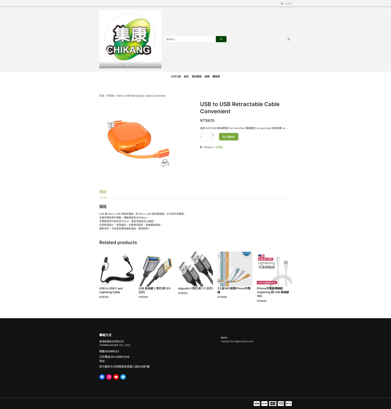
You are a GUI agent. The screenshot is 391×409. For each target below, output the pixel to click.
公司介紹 (176, 76)
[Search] (221, 39)
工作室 (125, 403)
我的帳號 (197, 76)
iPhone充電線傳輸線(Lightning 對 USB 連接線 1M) (273, 292)
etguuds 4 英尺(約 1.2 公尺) (195, 288)
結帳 (207, 76)
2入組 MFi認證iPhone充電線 (233, 290)
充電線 (110, 95)
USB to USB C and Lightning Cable (111, 290)
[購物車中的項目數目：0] (289, 39)
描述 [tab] (103, 192)
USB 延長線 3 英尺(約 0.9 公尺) (154, 290)
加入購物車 (229, 136)
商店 (186, 76)
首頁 (101, 95)
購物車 (216, 76)
